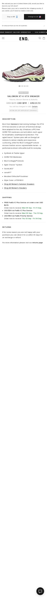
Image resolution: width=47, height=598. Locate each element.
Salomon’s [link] (15, 124)
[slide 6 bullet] (28, 85)
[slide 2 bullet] (21, 85)
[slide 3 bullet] (23, 85)
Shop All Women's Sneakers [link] (15, 188)
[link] (23, 38)
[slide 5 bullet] (26, 85)
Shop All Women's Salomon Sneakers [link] (19, 184)
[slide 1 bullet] (19, 85)
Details (35, 107)
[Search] (40, 38)
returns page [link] (37, 243)
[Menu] (3, 38)
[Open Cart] (44, 38)
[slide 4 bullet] (24, 85)
